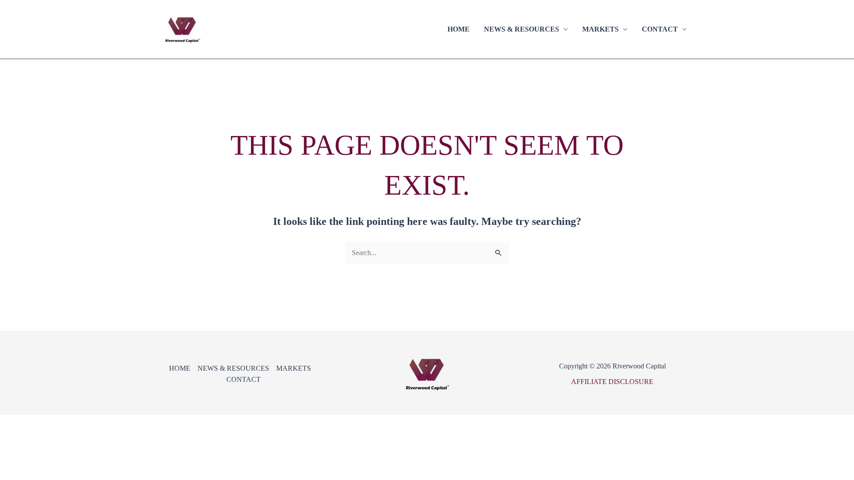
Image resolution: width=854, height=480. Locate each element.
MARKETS (600, 29)
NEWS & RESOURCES (521, 29)
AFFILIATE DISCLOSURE (612, 381)
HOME (458, 29)
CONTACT (660, 29)
